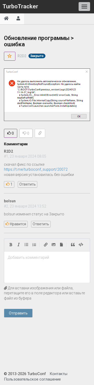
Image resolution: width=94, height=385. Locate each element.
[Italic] (18, 245)
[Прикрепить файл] (61, 245)
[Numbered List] (34, 245)
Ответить (27, 184)
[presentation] (47, 257)
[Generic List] (26, 245)
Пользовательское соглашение (32, 379)
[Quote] (73, 245)
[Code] (81, 245)
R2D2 (21, 56)
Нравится (17, 224)
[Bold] (11, 245)
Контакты (58, 373)
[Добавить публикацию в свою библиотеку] (9, 56)
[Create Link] (46, 245)
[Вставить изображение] (53, 245)
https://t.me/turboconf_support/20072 (36, 169)
